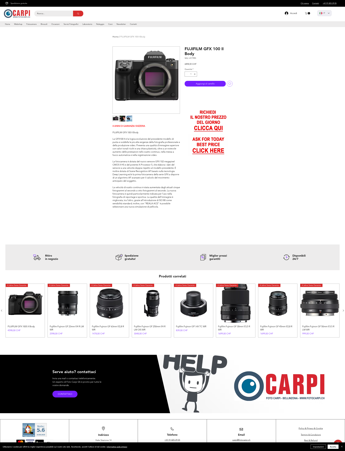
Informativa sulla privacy (117, 446)
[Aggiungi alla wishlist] (229, 84)
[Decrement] (186, 74)
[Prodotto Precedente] (1, 310)
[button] (308, 13)
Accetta (333, 446)
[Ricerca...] (78, 13)
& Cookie (311, 428)
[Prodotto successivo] (343, 310)
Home (116, 36)
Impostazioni (318, 446)
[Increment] (195, 74)
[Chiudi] (341, 447)
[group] (172, 310)
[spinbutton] (190, 74)
